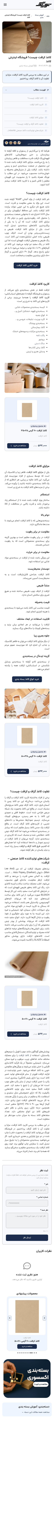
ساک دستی (40, 343)
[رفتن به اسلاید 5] (25, 1352)
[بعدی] (10, 1318)
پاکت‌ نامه (40, 335)
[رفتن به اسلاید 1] (36, 1352)
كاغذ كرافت (24, 1055)
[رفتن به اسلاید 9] (17, 1352)
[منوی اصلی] (5, 4)
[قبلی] (44, 1318)
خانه (48, 16)
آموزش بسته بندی (39, 16)
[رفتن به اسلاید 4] (29, 1352)
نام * (46, 1184)
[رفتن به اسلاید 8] (19, 1352)
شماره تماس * (42, 1197)
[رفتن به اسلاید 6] (23, 1352)
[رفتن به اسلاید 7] (21, 1352)
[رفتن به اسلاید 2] (34, 1352)
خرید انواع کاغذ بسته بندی (27, 679)
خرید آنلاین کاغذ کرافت (27, 265)
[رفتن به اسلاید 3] (32, 1352)
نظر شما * (44, 1210)
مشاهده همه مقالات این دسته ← (35, 1412)
